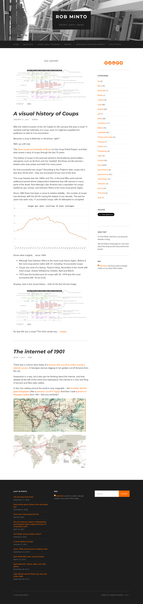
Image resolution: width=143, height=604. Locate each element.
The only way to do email (23, 497)
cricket (100, 100)
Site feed (103, 265)
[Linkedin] (113, 63)
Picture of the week (105, 137)
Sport (100, 165)
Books (100, 95)
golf (99, 113)
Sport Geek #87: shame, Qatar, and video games (29, 565)
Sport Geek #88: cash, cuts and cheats (28, 556)
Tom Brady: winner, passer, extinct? (27, 534)
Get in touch (115, 44)
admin (35, 119)
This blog (101, 193)
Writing (68, 44)
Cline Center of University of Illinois (34, 149)
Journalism (102, 123)
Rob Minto (71, 16)
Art (99, 81)
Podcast (101, 141)
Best (99, 86)
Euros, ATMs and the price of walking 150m (30, 549)
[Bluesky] (106, 63)
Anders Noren (116, 595)
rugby (100, 155)
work (99, 197)
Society (101, 160)
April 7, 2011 (19, 357)
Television (102, 183)
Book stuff (102, 90)
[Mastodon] (117, 63)
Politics (100, 146)
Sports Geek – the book (49, 44)
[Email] (121, 63)
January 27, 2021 (21, 119)
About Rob (28, 44)
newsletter (102, 132)
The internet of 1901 (39, 351)
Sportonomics (103, 174)
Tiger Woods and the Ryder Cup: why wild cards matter (30, 575)
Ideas (100, 118)
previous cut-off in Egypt (48, 391)
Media (100, 128)
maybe (63, 331)
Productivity (102, 151)
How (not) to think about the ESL (26, 514)
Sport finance (103, 169)
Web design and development (90, 44)
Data (99, 104)
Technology (102, 179)
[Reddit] (109, 63)
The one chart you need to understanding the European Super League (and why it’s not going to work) (29, 524)
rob (30, 357)
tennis (100, 188)
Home (16, 44)
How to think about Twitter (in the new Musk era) (30, 505)
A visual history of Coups (46, 113)
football (100, 109)
